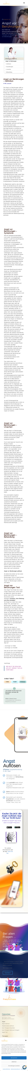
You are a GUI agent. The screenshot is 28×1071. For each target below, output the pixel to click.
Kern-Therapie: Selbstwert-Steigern (10, 1030)
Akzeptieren (14, 1057)
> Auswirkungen (9, 66)
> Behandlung (9, 72)
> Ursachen (8, 69)
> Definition (8, 63)
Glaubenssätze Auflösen (8, 1025)
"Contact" (7, 973)
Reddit (15, 681)
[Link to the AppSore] (17, 827)
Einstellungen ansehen (14, 1065)
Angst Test (4, 1032)
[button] (26, 1040)
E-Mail (7, 681)
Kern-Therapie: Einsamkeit (8, 1028)
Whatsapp (22, 681)
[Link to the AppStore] (9, 827)
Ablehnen (14, 1061)
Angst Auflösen (6, 1023)
